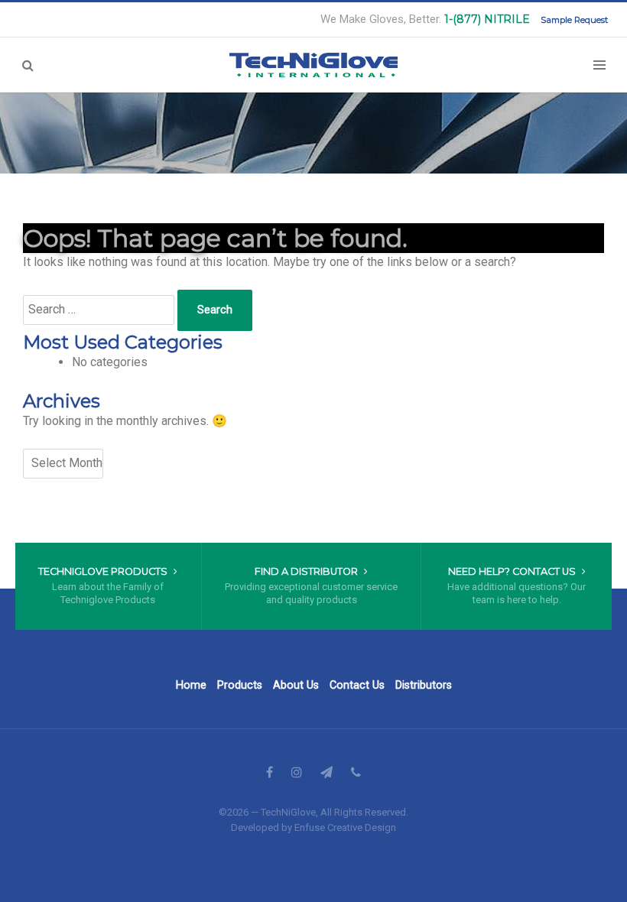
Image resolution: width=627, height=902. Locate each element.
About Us (296, 685)
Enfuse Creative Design (345, 827)
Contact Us (357, 685)
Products (239, 685)
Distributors (423, 685)
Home (191, 685)
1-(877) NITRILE (487, 19)
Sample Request (574, 20)
